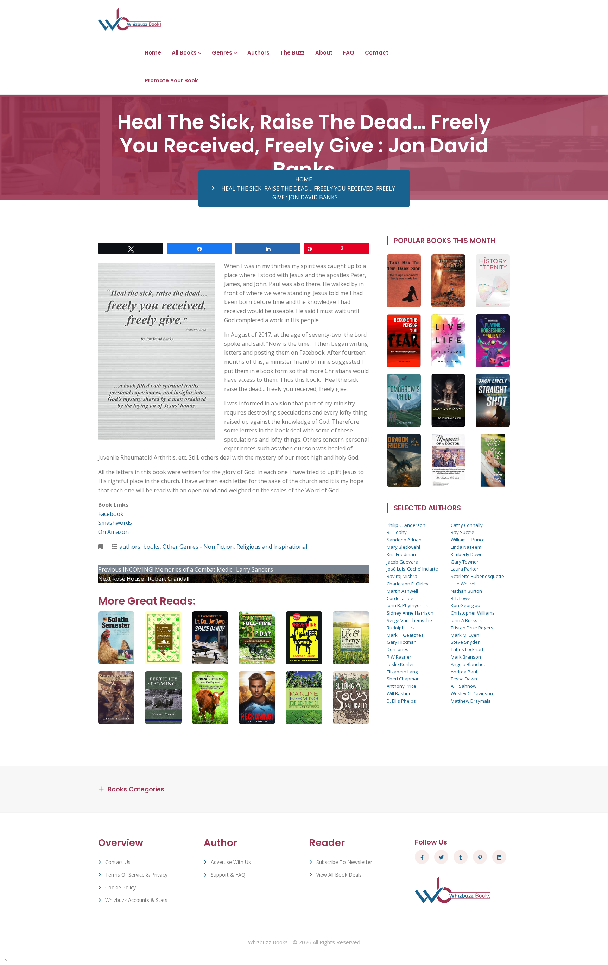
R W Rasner (399, 657)
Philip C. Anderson (406, 525)
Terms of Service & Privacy (136, 874)
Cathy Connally (467, 525)
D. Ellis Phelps (401, 701)
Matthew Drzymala (471, 701)
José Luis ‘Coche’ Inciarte (412, 569)
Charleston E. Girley (408, 583)
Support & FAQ (228, 874)
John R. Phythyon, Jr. (408, 605)
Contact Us (118, 862)
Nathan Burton (466, 591)
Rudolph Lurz (401, 627)
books (151, 546)
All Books (184, 52)
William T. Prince (468, 539)
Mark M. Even (465, 635)
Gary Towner (465, 562)
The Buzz (292, 52)
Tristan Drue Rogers (472, 627)
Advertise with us (231, 862)
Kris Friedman (401, 554)
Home (153, 52)
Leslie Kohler (400, 664)
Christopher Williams (473, 613)
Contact (376, 52)
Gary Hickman (402, 642)
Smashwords (115, 523)
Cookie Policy (120, 887)
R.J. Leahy (397, 532)
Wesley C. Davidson (472, 693)
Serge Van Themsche (409, 620)
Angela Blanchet (468, 664)
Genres (222, 52)
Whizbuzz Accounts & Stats (136, 900)
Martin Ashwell (402, 591)
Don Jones (397, 649)
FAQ (348, 52)
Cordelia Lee (400, 598)
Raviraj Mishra (402, 576)
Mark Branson (466, 657)
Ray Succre (462, 532)
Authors (258, 52)
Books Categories (136, 789)
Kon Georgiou (465, 605)
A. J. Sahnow (463, 686)
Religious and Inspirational (271, 546)
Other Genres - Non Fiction (198, 546)
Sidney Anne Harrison (410, 613)
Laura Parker (465, 569)
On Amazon (113, 532)
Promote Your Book (171, 80)
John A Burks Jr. (466, 620)
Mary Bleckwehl (403, 547)
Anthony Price (401, 686)
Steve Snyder (465, 642)
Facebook (111, 514)
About (323, 52)
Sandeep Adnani (405, 539)
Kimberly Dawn (467, 554)
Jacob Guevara (402, 562)
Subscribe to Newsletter (344, 862)
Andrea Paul (464, 671)
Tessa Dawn (464, 679)
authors (129, 546)
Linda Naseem (466, 547)
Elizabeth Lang (402, 671)
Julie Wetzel (463, 583)
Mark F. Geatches (405, 635)
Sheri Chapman (403, 679)
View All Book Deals (339, 874)
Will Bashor (399, 693)
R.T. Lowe (460, 598)
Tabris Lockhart (467, 649)
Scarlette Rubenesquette (477, 576)
